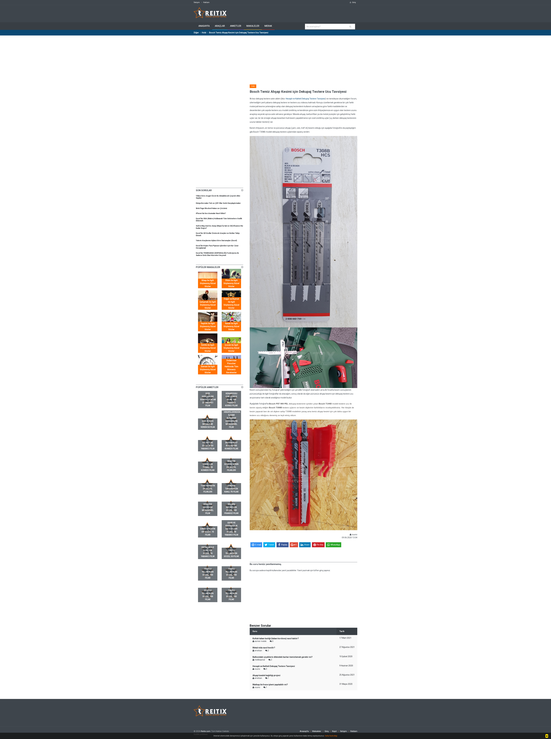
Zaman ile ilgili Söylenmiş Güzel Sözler (208, 369)
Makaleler (252, 26)
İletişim (197, 2)
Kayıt (334, 731)
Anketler (235, 26)
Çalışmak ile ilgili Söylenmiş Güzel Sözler (208, 305)
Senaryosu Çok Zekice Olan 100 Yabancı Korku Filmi (231, 399)
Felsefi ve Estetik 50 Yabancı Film (208, 445)
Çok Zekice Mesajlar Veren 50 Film (208, 424)
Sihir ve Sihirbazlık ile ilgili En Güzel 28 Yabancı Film (231, 529)
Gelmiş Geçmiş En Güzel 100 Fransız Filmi (231, 508)
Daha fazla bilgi (331, 736)
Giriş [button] (354, 2)
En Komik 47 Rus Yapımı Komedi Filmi (231, 445)
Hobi (253, 86)
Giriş (327, 731)
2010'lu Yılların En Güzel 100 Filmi (208, 595)
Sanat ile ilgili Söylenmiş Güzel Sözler (231, 326)
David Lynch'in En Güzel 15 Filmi (207, 532)
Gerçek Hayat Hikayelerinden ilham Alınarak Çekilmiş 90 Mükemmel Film (232, 418)
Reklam (206, 2)
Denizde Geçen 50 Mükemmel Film (208, 508)
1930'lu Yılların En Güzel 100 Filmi (208, 573)
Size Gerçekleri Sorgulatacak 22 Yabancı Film (208, 399)
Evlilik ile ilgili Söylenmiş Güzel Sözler (208, 348)
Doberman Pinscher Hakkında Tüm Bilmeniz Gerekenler (231, 366)
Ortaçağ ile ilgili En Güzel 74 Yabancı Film (208, 551)
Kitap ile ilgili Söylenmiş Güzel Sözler (208, 283)
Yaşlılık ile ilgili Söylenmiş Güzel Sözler (208, 326)
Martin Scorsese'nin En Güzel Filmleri (231, 465)
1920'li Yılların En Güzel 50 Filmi (231, 553)
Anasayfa (204, 26)
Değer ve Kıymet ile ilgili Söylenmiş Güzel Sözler (231, 303)
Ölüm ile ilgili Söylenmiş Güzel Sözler (231, 283)
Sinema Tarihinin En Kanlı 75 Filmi (231, 489)
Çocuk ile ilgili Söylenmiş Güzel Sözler (231, 348)
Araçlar (220, 26)
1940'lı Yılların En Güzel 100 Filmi (231, 573)
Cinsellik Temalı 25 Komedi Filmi (208, 467)
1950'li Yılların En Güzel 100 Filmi (231, 595)
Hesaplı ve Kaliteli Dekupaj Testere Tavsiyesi (305, 99)
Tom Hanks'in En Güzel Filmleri (208, 489)
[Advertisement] (275, 57)
